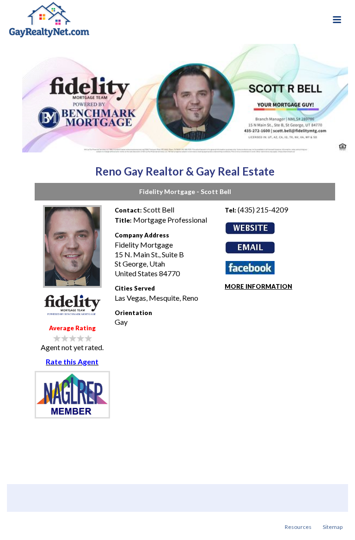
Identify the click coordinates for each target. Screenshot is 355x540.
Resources (298, 526)
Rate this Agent (72, 361)
